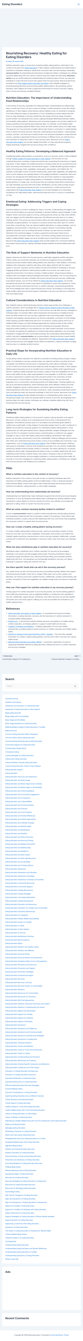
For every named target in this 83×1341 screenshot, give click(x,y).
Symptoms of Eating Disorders (16, 1227)
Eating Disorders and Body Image (17, 780)
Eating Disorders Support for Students (19, 1018)
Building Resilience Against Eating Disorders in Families (25, 727)
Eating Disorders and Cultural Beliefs (18, 801)
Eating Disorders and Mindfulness (17, 830)
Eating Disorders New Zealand (30, 190)
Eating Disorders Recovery (15, 979)
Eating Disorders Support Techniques (19, 1021)
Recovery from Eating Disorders (17, 1177)
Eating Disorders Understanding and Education (22, 1057)
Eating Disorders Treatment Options (18, 1043)
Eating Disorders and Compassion (17, 798)
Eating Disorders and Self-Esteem (17, 855)
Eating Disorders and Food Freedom (18, 812)
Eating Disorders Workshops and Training (20, 1060)
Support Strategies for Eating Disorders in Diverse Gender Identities (29, 1216)
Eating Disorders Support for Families (19, 1014)
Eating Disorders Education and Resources (21, 904)
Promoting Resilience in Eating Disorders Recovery (23, 1163)
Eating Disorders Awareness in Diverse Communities (24, 880)
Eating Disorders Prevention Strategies (19, 972)
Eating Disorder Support (14, 770)
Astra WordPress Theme (60, 1335)
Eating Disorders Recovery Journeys (18, 982)
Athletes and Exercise (13, 702)
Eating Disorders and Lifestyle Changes (19, 823)
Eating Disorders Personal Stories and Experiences (23, 958)
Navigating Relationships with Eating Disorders (22, 1142)
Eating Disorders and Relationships (18, 848)
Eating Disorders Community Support (19, 887)
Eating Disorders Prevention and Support (20, 968)
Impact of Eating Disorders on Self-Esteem (21, 1114)
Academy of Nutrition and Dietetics (21, 626)
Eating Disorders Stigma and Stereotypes (20, 1011)
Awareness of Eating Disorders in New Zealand (22, 709)
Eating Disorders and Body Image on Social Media (23, 787)
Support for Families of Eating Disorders (19, 1206)
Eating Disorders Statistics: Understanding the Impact (25, 1007)
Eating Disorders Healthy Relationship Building (22, 919)
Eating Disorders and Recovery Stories (19, 840)
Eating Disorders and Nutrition (16, 833)
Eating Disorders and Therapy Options (19, 865)
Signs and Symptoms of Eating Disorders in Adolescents (26, 1202)
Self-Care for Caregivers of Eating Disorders (21, 1195)
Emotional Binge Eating (13, 1089)
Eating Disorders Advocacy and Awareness (21, 777)
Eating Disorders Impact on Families (18, 922)
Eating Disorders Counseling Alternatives (20, 897)
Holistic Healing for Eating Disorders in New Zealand (31, 159)
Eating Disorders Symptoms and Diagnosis (21, 1028)
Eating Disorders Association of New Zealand (24, 613)
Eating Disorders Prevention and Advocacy (21, 965)
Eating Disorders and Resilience (16, 851)
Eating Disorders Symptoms (15, 1025)
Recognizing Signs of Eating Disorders (19, 1174)
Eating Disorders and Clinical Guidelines (19, 791)
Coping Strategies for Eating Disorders (19, 755)
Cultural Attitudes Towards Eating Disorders (21, 762)
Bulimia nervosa (11, 731)
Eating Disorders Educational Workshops (20, 911)
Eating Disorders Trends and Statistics (19, 1046)
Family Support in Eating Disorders (18, 1103)
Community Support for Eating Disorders (20, 745)
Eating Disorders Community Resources (19, 883)
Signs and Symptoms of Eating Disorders (20, 1199)
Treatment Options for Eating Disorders (19, 1238)
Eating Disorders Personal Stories (17, 954)
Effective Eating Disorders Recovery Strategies (22, 1085)
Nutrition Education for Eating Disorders (19, 1153)
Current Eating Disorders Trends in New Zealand (23, 766)
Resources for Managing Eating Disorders (20, 1188)
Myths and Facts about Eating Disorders (20, 1135)
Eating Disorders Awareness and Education (21, 872)
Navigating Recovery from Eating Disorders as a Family (25, 1138)
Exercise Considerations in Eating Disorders (21, 1092)
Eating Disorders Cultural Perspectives (19, 901)
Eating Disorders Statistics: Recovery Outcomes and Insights (27, 1004)
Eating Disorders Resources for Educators (20, 997)
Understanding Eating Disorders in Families (21, 1252)
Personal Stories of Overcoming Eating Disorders (23, 1156)
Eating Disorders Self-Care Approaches (19, 1000)
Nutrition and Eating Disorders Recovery (20, 1149)
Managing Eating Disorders (15, 1128)
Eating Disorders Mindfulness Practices (19, 936)
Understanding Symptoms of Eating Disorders (22, 1256)
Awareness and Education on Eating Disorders (22, 706)
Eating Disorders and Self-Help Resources (20, 858)
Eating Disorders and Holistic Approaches (20, 819)
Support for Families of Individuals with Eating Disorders (25, 1209)
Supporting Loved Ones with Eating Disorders (22, 1224)
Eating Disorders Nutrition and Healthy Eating (21, 947)
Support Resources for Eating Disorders (19, 1213)
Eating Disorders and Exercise (16, 809)
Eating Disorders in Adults (14, 926)
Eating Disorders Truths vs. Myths (17, 1053)
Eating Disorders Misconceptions (17, 940)
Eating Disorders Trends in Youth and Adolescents (23, 1050)
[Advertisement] (41, 25)
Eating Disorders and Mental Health (18, 826)
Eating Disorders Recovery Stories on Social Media (23, 986)
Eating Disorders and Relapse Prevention (20, 844)
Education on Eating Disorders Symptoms (20, 1075)
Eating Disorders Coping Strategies (18, 894)
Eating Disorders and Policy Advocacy (19, 837)
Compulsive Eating (12, 752)
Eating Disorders (12, 4)
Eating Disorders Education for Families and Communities (26, 908)
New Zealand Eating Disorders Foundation (33, 83)
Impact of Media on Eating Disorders (18, 1117)
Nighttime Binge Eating (13, 1146)
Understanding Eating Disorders (17, 1245)
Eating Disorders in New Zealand (17, 929)
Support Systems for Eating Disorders (19, 1220)
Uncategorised (10, 1241)
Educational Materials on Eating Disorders (20, 1078)
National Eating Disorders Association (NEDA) (25, 642)
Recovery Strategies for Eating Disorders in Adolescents (25, 1181)
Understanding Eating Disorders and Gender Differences (26, 1248)
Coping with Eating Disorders (16, 759)
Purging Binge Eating (13, 1167)
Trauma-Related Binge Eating (15, 1234)
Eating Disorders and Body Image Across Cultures (23, 784)
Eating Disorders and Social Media (17, 862)
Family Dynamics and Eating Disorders (19, 1099)
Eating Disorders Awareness (15, 869)
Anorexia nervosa (11, 699)
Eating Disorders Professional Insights (19, 975)
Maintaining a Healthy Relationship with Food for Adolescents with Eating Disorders (36, 1121)
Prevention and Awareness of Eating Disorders (22, 1160)
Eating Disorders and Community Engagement (22, 794)
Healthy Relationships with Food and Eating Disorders (25, 1110)
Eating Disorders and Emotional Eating (19, 805)
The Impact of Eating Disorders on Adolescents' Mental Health (28, 1231)
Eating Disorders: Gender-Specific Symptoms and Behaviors (27, 1064)
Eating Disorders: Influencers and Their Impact (22, 1067)
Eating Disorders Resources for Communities (21, 993)
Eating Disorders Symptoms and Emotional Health (23, 1032)
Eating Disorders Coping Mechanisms (19, 890)
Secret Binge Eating (12, 1192)
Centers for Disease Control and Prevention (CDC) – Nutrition (30, 634)
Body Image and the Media (15, 720)
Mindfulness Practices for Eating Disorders (20, 1131)
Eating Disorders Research (15, 989)
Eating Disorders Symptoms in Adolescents (21, 1039)
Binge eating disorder (13, 713)
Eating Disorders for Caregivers (16, 915)
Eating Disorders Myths (13, 943)
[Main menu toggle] (78, 4)
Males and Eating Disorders (15, 1124)
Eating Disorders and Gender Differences (20, 816)
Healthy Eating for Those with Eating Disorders (22, 1107)
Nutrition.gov (13, 621)
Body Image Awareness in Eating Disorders (21, 723)
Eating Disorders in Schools (15, 933)
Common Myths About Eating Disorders (20, 738)
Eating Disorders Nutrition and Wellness (19, 950)
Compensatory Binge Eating (15, 748)
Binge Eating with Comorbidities (17, 716)
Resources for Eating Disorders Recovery (20, 1185)
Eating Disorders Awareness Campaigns (20, 876)
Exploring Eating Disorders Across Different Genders (24, 1096)
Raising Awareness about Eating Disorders (20, 1170)
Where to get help (11, 1259)
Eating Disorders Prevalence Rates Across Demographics (26, 961)
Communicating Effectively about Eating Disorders (23, 741)
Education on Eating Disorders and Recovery (21, 1071)
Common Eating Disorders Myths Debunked (21, 734)
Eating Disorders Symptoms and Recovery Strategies (24, 1036)
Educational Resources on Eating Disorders (21, 1082)
